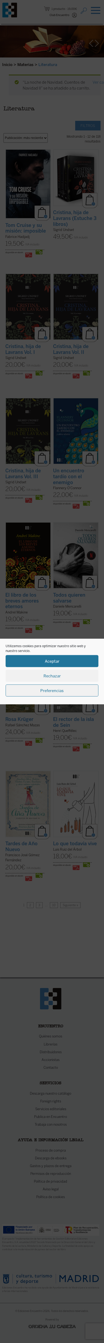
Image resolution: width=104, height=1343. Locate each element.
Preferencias (52, 690)
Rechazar (52, 675)
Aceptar (52, 661)
